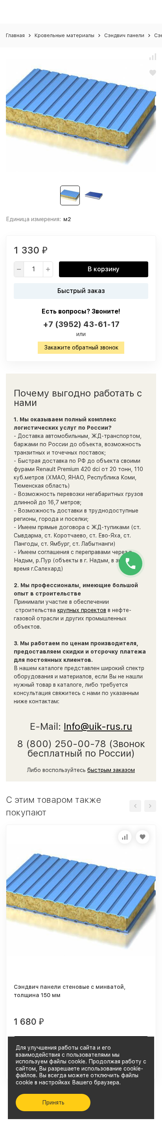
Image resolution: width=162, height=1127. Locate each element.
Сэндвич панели (124, 35)
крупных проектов (81, 610)
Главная (15, 35)
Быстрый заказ (81, 291)
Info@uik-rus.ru (98, 726)
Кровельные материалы (64, 35)
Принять (53, 1102)
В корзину (104, 269)
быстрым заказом (111, 770)
